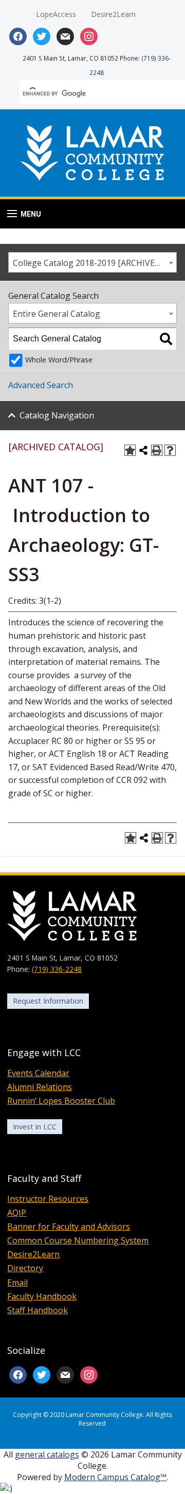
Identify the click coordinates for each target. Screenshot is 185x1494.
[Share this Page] (143, 450)
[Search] (166, 339)
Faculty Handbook (42, 1296)
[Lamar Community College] (92, 151)
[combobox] (92, 262)
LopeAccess (56, 14)
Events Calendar (38, 1073)
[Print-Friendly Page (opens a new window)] (156, 450)
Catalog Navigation (57, 415)
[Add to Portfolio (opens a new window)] (130, 450)
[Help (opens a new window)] (170, 450)
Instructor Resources (47, 1198)
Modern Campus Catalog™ (115, 1477)
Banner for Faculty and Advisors (68, 1226)
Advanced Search (40, 385)
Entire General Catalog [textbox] (56, 313)
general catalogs (47, 1454)
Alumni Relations (39, 1087)
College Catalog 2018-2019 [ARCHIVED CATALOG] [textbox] (94, 263)
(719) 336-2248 (57, 969)
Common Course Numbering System (78, 1240)
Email (17, 1282)
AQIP (16, 1212)
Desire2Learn (113, 14)
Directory (25, 1268)
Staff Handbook (37, 1310)
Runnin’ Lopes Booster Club (61, 1100)
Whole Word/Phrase (58, 360)
